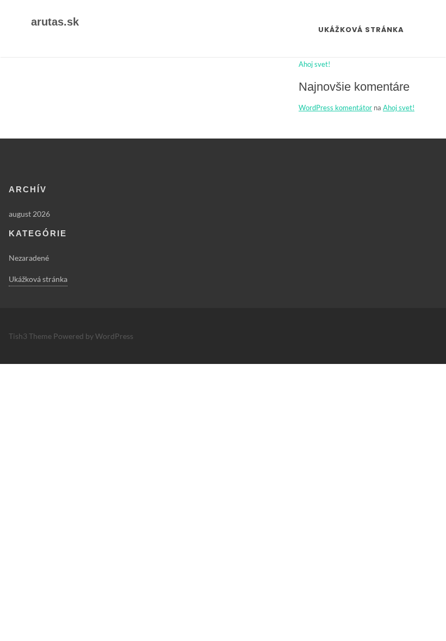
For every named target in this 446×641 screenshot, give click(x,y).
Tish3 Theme (31, 336)
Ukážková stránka (361, 29)
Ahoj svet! (314, 64)
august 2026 (29, 213)
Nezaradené (29, 257)
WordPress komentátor (335, 107)
